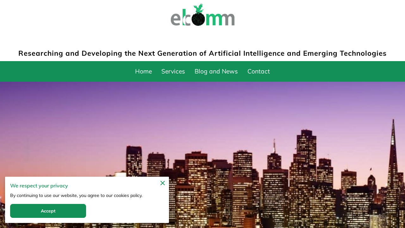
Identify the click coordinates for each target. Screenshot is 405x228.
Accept (48, 211)
